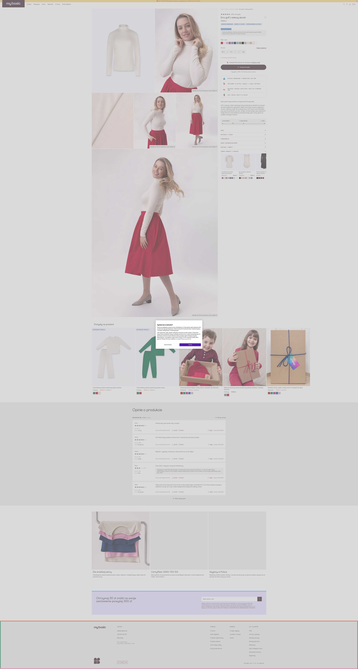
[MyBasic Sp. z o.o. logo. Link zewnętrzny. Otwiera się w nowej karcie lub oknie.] (161, 323)
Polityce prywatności (185, 339)
